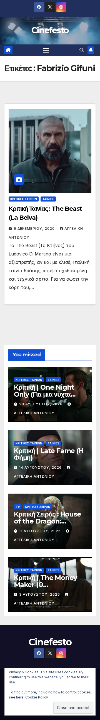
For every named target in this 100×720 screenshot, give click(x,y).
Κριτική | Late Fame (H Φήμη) (49, 454)
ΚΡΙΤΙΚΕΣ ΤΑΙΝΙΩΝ (23, 199)
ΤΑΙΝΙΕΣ (48, 199)
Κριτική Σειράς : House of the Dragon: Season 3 (47, 521)
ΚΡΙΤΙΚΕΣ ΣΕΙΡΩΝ (37, 506)
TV (18, 506)
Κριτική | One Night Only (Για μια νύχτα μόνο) (44, 394)
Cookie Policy (36, 697)
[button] (81, 50)
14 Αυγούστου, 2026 (41, 467)
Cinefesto (50, 30)
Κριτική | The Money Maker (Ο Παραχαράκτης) (45, 585)
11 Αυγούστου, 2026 (40, 531)
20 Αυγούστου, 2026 (41, 404)
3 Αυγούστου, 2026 (40, 594)
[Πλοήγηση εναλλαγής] (46, 50)
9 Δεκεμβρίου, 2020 (35, 228)
